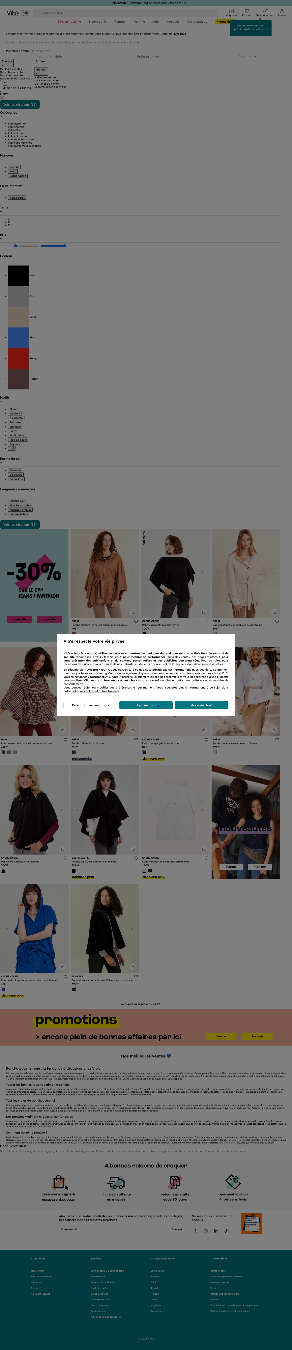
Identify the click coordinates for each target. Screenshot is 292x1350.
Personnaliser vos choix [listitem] (90, 705)
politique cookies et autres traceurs (95, 691)
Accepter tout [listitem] (201, 705)
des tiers (205, 669)
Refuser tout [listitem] (146, 705)
